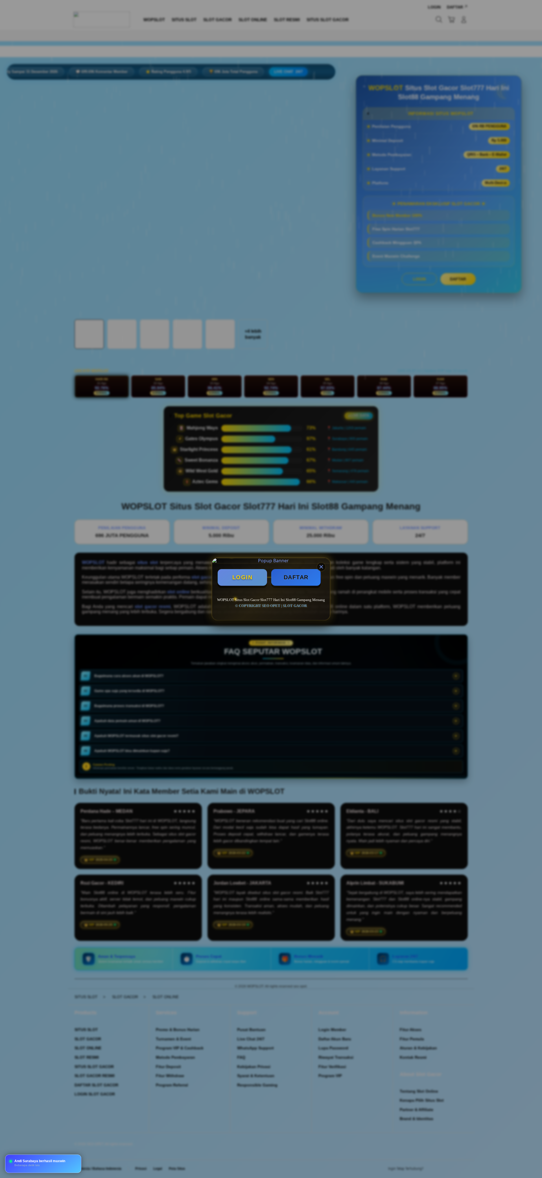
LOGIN (242, 577)
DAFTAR (296, 577)
